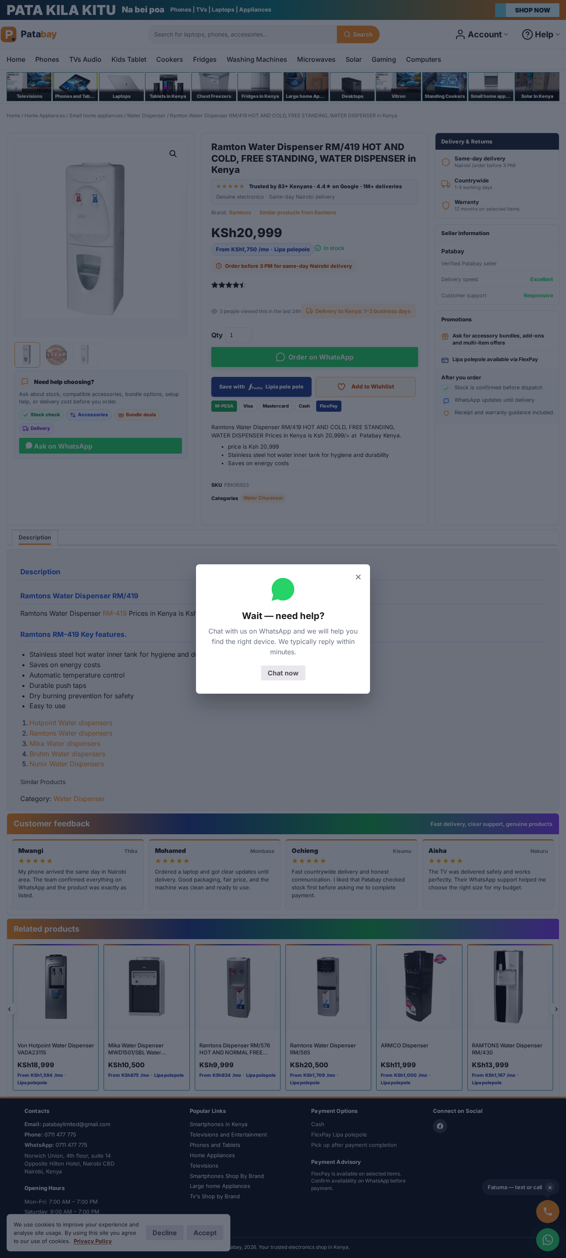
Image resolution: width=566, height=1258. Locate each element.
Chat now (283, 673)
